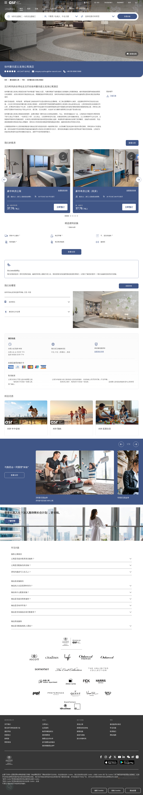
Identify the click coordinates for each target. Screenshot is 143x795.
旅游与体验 (81, 735)
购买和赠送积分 (47, 731)
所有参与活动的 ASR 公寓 (44, 500)
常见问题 (113, 728)
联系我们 (113, 731)
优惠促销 (53, 9)
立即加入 (45, 724)
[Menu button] (5, 2)
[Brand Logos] (34, 657)
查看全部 (132, 143)
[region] (71, 182)
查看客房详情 (62, 190)
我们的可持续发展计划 (12, 728)
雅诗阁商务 (46, 735)
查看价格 (127, 16)
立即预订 (61, 207)
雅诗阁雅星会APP (48, 746)
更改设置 (133, 790)
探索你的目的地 (82, 728)
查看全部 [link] (71, 252)
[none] (21, 724)
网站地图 (113, 735)
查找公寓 (80, 724)
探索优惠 (80, 731)
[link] (9, 760)
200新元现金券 (42, 497)
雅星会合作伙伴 (47, 738)
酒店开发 (7, 731)
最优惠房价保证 (115, 724)
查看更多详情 (99, 352)
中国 (23, 80)
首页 (5, 80)
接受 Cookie (99, 790)
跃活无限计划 (83, 9)
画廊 (62, 9)
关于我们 (7, 724)
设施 (36, 9)
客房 (28, 9)
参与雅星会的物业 (48, 742)
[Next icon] (138, 179)
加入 (136, 2)
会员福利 (45, 728)
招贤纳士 (7, 735)
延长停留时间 (81, 738)
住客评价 (71, 9)
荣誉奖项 (7, 742)
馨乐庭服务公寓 (14, 80)
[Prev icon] (4, 179)
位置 (44, 9)
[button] (37, 302)
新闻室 (6, 738)
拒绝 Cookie (115, 790)
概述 (21, 9)
